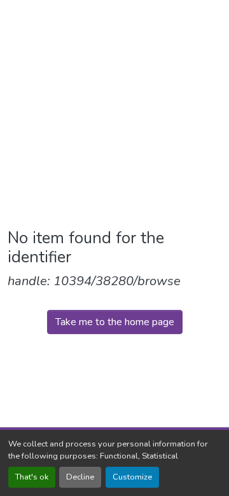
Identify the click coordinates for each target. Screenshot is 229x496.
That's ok (31, 477)
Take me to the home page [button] (114, 322)
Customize (132, 477)
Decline (80, 477)
